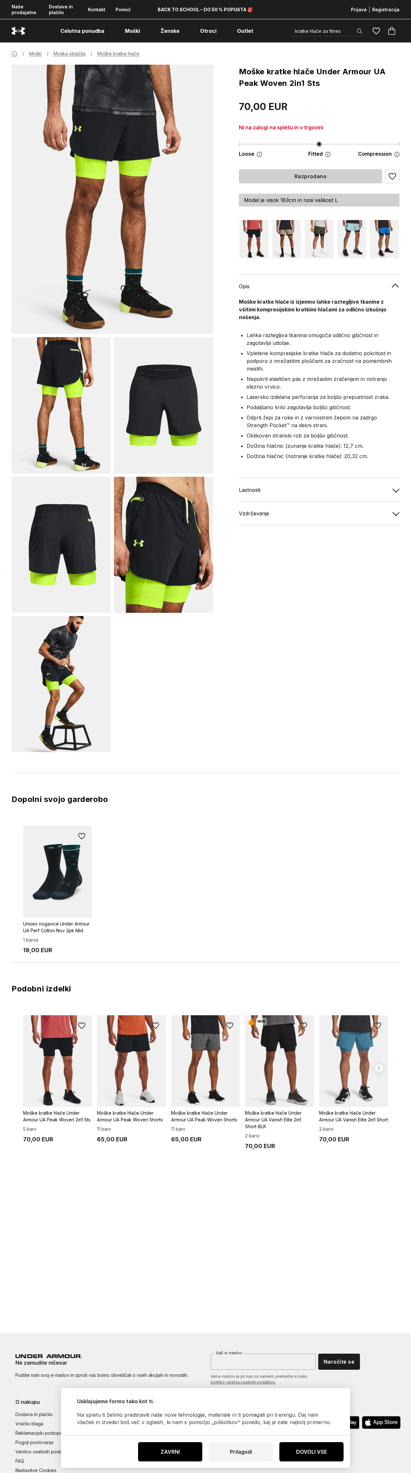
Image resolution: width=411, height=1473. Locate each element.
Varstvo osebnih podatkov (43, 1451)
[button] (392, 176)
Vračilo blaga (29, 1423)
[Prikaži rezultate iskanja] (359, 31)
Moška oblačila (69, 53)
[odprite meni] (110, 31)
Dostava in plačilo (61, 9)
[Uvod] (14, 54)
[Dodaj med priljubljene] (81, 836)
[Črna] (254, 239)
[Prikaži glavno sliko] (112, 199)
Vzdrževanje (254, 513)
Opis (244, 286)
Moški (35, 53)
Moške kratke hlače (118, 53)
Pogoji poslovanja (34, 1442)
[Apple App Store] (381, 1422)
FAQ (19, 1461)
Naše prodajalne (24, 9)
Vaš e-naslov (229, 1352)
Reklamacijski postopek (40, 1433)
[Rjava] (287, 239)
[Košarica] (392, 31)
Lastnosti (249, 490)
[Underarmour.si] (18, 31)
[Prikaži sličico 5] (61, 684)
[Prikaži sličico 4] (163, 545)
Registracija (385, 9)
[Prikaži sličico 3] (61, 545)
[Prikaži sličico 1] (61, 405)
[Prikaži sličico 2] (163, 405)
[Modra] (352, 239)
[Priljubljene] (376, 31)
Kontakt (96, 9)
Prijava (359, 9)
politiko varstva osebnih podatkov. (243, 1382)
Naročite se (339, 1361)
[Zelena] (319, 239)
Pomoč (123, 9)
